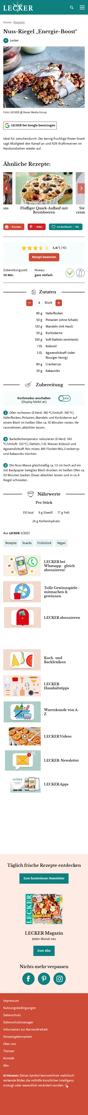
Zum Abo (44, 951)
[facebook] (28, 979)
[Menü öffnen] (82, 7)
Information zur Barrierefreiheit (25, 1029)
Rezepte (19, 22)
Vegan (61, 543)
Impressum (11, 1001)
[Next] (81, 188)
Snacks (27, 543)
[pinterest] (44, 979)
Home (7, 22)
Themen (9, 1051)
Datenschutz (12, 1015)
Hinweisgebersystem (17, 1037)
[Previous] (6, 188)
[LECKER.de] (18, 7)
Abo (6, 1065)
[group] (44, 196)
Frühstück (44, 543)
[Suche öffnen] (71, 7)
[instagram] (59, 979)
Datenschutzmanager (18, 1022)
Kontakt (8, 1058)
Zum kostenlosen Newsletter (44, 878)
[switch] (64, 398)
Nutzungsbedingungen (19, 1008)
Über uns (9, 1044)
